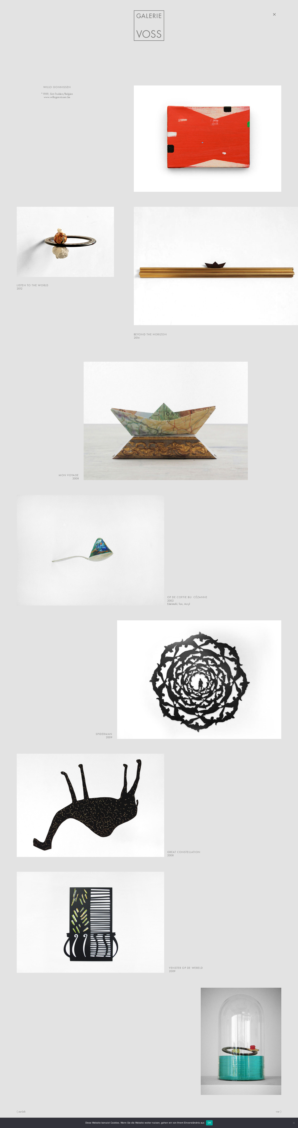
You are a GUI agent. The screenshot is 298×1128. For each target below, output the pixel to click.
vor (278, 1111)
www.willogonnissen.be (57, 97)
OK (209, 1122)
